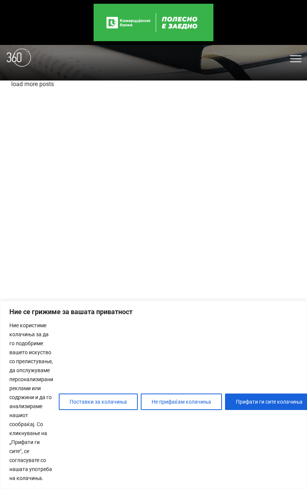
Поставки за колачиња (98, 402)
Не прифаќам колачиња (181, 402)
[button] (295, 59)
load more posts (32, 84)
